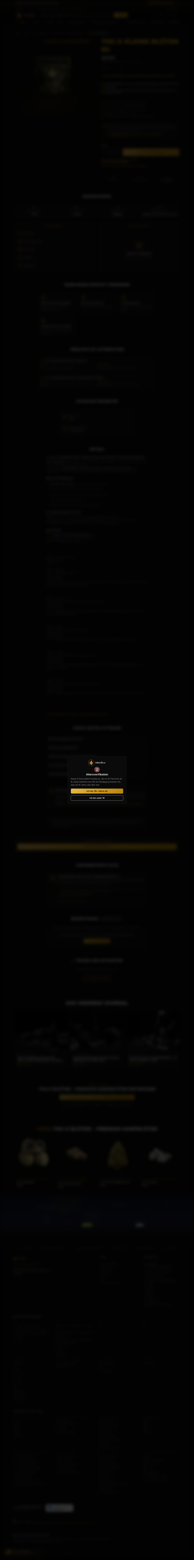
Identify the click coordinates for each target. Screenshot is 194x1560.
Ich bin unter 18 (97, 798)
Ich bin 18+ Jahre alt (97, 791)
